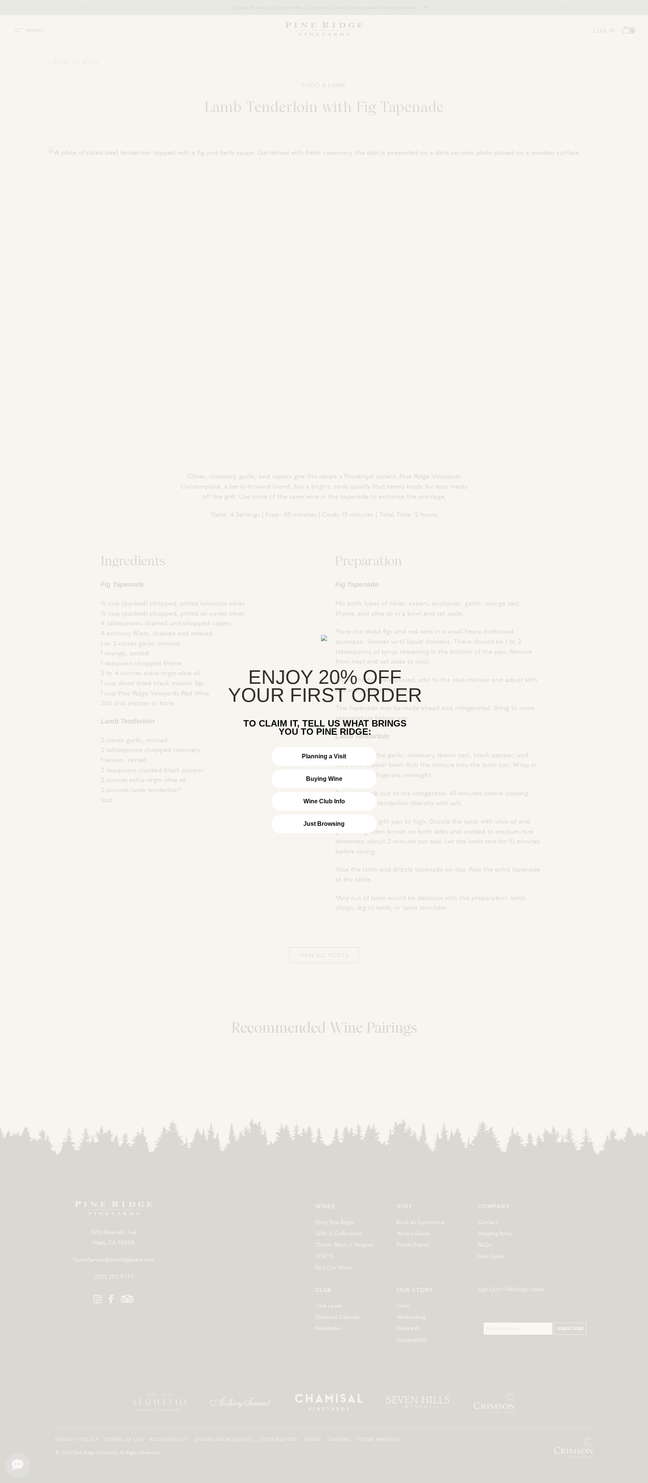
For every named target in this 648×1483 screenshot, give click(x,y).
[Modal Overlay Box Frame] (324, 741)
